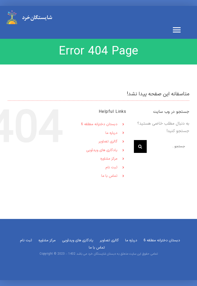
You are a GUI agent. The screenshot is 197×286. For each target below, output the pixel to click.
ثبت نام (111, 167)
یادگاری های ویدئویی (101, 150)
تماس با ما (109, 176)
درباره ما (111, 133)
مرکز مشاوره (108, 158)
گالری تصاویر (107, 141)
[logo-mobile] (30, 12)
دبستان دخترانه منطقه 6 (99, 124)
